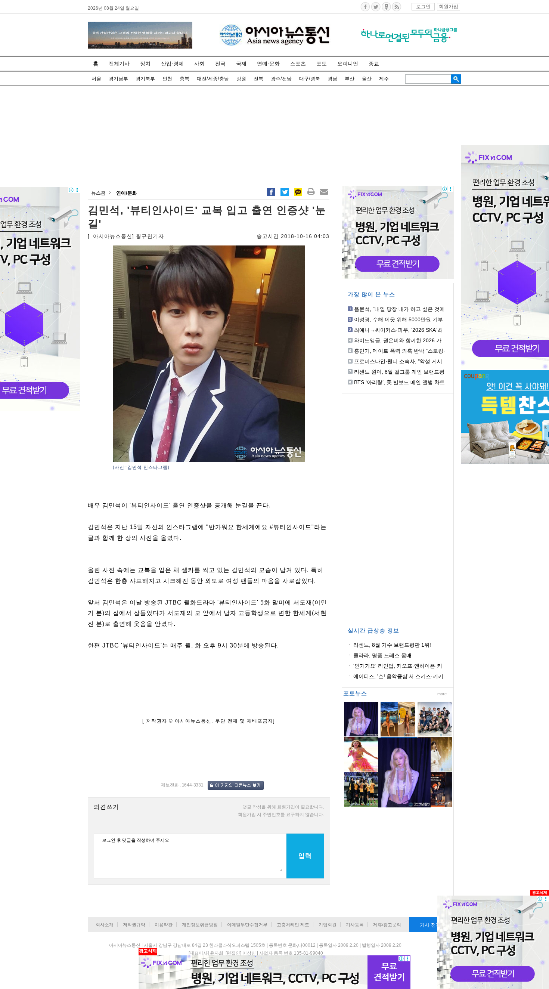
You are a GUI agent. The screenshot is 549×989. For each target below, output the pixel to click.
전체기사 (119, 64)
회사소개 (105, 924)
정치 (145, 64)
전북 (258, 78)
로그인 (423, 6)
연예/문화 (126, 193)
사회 (199, 64)
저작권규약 (134, 924)
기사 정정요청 (435, 925)
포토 (321, 64)
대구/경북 (309, 78)
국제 (241, 64)
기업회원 (327, 924)
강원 (241, 78)
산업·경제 (172, 64)
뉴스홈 (98, 193)
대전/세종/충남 (213, 78)
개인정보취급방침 (200, 924)
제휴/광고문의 (387, 924)
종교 (374, 64)
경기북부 (145, 78)
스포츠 (298, 64)
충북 (184, 78)
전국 (220, 64)
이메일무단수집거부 (247, 924)
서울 (96, 78)
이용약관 (164, 924)
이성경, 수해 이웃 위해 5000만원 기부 (398, 319)
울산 (367, 78)
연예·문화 (268, 64)
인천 (167, 78)
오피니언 (347, 64)
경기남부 (118, 78)
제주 (384, 78)
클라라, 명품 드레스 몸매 (382, 655)
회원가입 (448, 6)
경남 (332, 78)
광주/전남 (281, 78)
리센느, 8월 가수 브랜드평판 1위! (392, 645)
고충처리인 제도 (293, 924)
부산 (349, 78)
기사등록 (355, 924)
